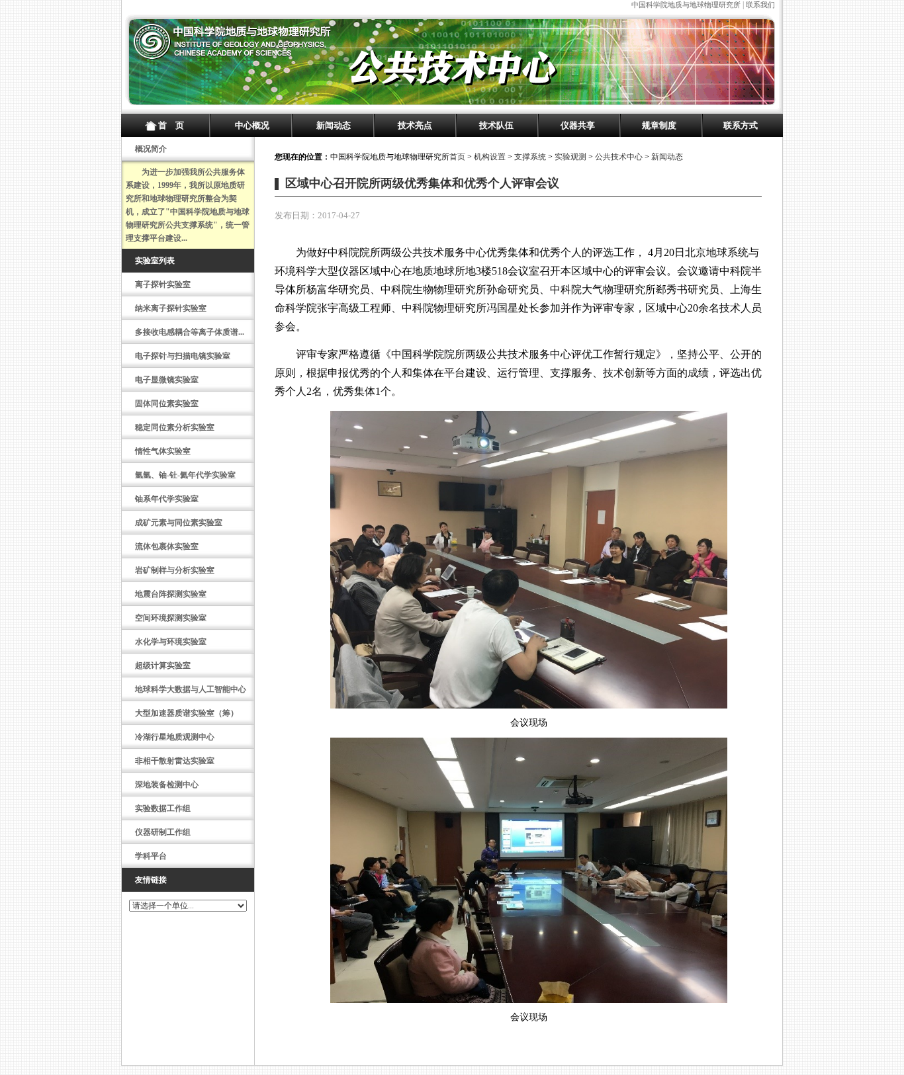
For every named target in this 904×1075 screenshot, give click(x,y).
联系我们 (760, 5)
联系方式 (740, 125)
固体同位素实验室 (167, 403)
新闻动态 (333, 125)
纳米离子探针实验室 (170, 308)
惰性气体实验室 (163, 451)
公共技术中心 (619, 156)
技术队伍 (496, 125)
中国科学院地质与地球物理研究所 (686, 5)
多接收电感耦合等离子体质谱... (189, 332)
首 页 (171, 125)
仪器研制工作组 (163, 832)
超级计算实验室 (163, 665)
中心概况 (252, 125)
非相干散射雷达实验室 (174, 760)
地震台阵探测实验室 (170, 594)
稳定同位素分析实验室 (174, 427)
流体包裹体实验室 (167, 546)
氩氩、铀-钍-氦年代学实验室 (185, 475)
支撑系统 (530, 156)
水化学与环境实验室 (170, 641)
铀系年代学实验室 (167, 498)
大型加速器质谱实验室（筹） (186, 713)
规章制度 (659, 125)
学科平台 (151, 856)
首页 (457, 156)
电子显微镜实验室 (167, 379)
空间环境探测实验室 (170, 618)
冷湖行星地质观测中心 (174, 737)
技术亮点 (415, 125)
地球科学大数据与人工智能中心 (190, 689)
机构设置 (490, 156)
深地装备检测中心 (167, 784)
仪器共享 (578, 125)
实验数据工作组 (163, 808)
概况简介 (151, 148)
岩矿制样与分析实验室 (174, 570)
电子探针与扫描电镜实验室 (182, 356)
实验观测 (570, 156)
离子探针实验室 (163, 284)
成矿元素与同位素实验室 (178, 522)
